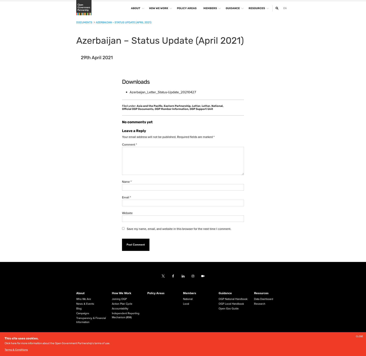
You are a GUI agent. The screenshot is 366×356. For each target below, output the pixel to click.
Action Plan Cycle (122, 303)
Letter (196, 106)
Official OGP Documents (138, 109)
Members (189, 293)
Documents (84, 22)
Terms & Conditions (16, 349)
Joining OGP (119, 299)
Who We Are (83, 299)
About (80, 293)
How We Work (121, 293)
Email (126, 197)
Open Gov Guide (229, 308)
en (285, 8)
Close (359, 336)
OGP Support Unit (201, 109)
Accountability (120, 308)
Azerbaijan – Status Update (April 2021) (123, 22)
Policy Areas (156, 293)
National (217, 106)
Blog (79, 308)
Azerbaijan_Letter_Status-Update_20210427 (163, 92)
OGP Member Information (172, 109)
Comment (129, 145)
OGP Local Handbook (231, 303)
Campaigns (82, 313)
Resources (261, 293)
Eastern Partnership (177, 106)
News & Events (85, 303)
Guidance (225, 293)
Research (259, 303)
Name (127, 182)
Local (186, 303)
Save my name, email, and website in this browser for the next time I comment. (179, 229)
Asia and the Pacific (150, 106)
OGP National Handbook (233, 299)
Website (127, 213)
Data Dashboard (263, 299)
